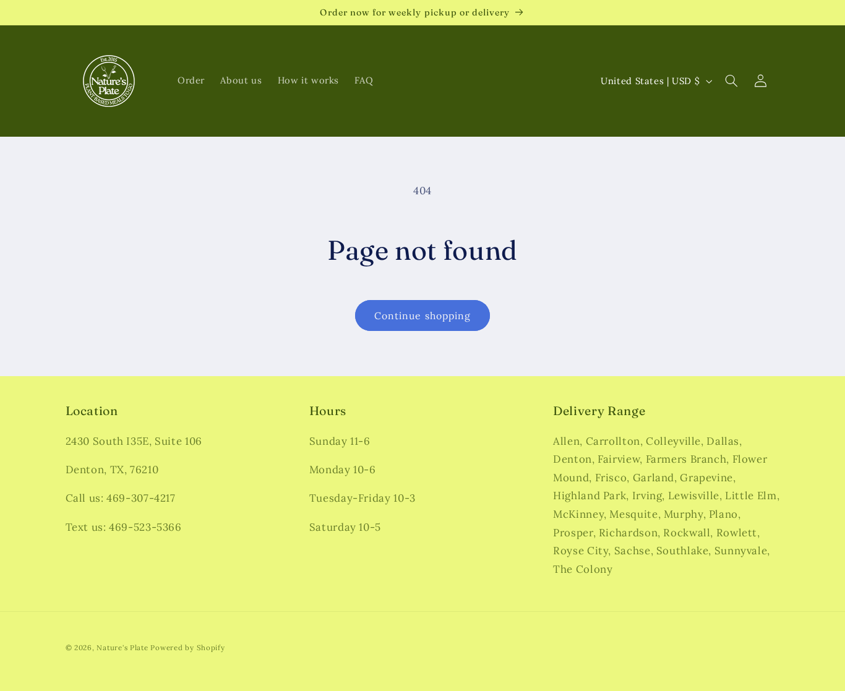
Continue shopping (422, 315)
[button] (732, 81)
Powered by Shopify (187, 647)
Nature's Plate (122, 647)
